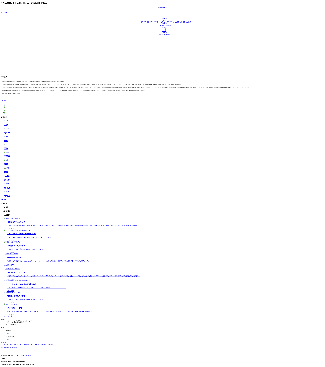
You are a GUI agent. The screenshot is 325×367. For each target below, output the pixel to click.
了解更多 (3, 100)
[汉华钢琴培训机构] (162, 7)
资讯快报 (164, 24)
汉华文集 (168, 25)
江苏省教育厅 (12, 344)
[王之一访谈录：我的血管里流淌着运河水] (17, 230)
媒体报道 (163, 25)
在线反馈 (188, 22)
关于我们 (164, 20)
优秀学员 (164, 27)
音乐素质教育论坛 (164, 34)
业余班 (166, 22)
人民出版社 (49, 344)
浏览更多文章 (8, 265)
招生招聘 (176, 22)
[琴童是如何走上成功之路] (12, 218)
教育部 (6, 344)
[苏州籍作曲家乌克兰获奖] (12, 242)
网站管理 (14, 347)
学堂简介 (143, 22)
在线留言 (182, 22)
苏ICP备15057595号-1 (26, 355)
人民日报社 (42, 344)
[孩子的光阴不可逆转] (11, 254)
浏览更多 (3, 199)
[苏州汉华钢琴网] (5, 12)
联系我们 (156, 22)
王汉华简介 (150, 22)
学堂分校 (171, 22)
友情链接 (9, 347)
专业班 (161, 22)
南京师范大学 (21, 344)
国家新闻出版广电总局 (32, 344)
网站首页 (164, 18)
